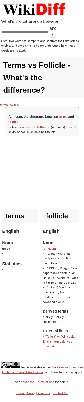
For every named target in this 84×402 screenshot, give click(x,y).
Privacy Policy (25, 393)
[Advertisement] (42, 171)
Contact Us (60, 393)
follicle (14, 104)
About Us (43, 393)
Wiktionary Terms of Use (37, 382)
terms (4, 104)
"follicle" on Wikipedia (60, 336)
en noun (49, 248)
